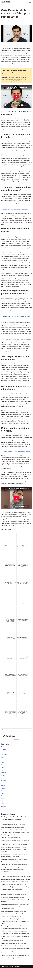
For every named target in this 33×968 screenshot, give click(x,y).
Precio (2, 801)
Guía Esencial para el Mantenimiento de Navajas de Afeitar (16, 948)
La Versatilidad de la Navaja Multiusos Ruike (12, 940)
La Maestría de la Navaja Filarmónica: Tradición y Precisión (16, 876)
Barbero (3, 757)
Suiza (2, 803)
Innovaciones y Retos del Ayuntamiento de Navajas (14, 928)
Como (2, 762)
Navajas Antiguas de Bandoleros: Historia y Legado (14, 931)
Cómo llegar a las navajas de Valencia (10, 837)
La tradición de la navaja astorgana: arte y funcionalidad (15, 933)
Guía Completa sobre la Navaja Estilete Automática (14, 816)
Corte (2, 767)
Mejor (2, 775)
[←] (5, 2)
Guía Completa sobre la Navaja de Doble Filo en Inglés (15, 904)
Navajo (3, 790)
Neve (2, 966)
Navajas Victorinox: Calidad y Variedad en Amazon (14, 864)
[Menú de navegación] (30, 2)
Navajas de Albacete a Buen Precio (10, 856)
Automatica (4, 754)
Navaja (3, 785)
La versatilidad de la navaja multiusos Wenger (12, 897)
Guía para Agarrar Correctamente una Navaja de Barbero (15, 926)
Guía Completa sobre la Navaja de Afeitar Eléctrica (14, 859)
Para (2, 798)
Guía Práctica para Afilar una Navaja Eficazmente (13, 911)
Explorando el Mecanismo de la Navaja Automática (14, 854)
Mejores (3, 777)
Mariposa (3, 772)
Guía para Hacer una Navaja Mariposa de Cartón (13, 913)
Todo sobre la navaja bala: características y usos (13, 861)
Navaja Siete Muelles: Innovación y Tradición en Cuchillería (16, 874)
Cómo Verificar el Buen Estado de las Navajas (12, 822)
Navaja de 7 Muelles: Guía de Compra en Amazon (13, 894)
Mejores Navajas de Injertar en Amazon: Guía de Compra (15, 887)
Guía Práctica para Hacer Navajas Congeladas (13, 835)
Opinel (2, 796)
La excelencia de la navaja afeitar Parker (11, 819)
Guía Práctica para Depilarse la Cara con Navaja (13, 847)
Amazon (3, 752)
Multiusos (3, 780)
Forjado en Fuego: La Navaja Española (11, 916)
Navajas (3, 788)
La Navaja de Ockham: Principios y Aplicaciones (13, 867)
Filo (2, 770)
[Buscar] (30, 729)
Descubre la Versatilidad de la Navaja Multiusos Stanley (15, 892)
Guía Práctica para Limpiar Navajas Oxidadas (12, 827)
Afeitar (2, 746)
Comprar (3, 765)
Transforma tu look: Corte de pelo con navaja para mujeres (15, 879)
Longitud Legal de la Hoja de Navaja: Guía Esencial (14, 943)
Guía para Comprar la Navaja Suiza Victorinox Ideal (14, 884)
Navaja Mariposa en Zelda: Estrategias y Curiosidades (14, 881)
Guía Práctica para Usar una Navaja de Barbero (13, 824)
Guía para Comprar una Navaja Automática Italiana (14, 844)
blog (2, 759)
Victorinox (3, 808)
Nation (2, 783)
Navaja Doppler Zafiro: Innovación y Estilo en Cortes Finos (15, 955)
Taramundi (3, 806)
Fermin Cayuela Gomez (9, 20)
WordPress (17, 966)
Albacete (3, 749)
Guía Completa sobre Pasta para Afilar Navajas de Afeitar (15, 832)
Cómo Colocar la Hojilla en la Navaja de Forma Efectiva (15, 829)
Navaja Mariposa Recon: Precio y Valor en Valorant (14, 919)
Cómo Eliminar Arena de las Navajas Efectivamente (14, 945)
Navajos (3, 793)
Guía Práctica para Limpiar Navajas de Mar (12, 889)
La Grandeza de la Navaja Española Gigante (12, 958)
